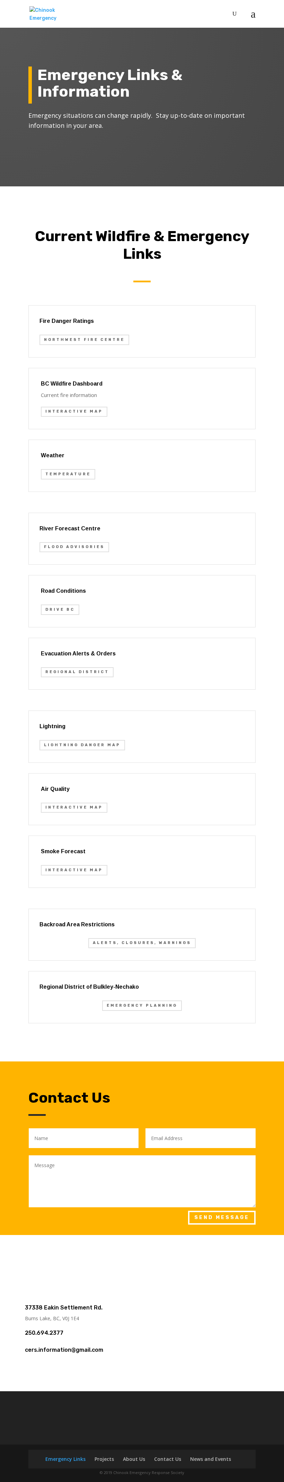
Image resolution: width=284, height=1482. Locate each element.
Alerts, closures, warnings (142, 943)
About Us (134, 1459)
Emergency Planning (142, 1005)
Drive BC (60, 609)
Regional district (77, 672)
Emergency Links (65, 1459)
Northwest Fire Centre (84, 339)
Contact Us (167, 1459)
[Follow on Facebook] (142, 1254)
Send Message (221, 1217)
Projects (104, 1459)
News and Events (210, 1459)
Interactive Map (74, 411)
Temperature (68, 474)
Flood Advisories (74, 547)
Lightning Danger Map (82, 745)
